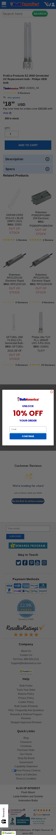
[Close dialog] (52, 392)
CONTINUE (28, 436)
